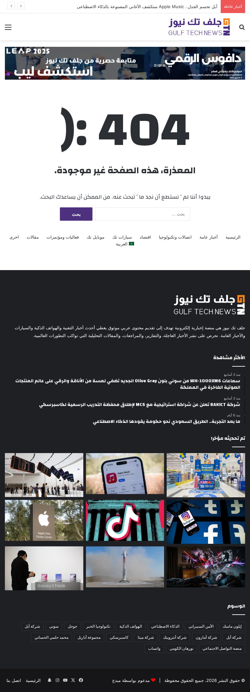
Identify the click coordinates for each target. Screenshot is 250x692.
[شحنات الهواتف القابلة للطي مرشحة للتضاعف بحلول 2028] (44, 568)
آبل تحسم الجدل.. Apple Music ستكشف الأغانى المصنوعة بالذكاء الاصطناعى (147, 6)
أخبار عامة (209, 237)
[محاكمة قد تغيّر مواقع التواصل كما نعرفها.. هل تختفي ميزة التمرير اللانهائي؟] (206, 522)
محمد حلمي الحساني (51, 637)
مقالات (33, 237)
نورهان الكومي (181, 648)
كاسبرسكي (119, 637)
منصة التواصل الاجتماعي (222, 648)
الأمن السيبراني (201, 626)
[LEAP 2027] (125, 62)
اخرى (14, 237)
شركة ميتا (146, 637)
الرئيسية (233, 237)
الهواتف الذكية (130, 626)
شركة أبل (234, 637)
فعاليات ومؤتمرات (63, 237)
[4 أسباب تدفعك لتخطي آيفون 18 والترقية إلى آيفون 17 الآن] (44, 475)
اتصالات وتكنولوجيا (175, 237)
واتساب (154, 648)
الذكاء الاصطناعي (165, 626)
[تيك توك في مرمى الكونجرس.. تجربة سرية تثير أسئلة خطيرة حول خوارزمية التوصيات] (125, 520)
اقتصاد (145, 237)
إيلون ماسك (232, 626)
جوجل (72, 626)
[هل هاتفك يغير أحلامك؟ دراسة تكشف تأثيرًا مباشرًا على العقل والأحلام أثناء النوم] (206, 567)
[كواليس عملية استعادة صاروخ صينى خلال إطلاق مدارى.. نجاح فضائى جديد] (125, 567)
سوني (54, 626)
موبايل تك (95, 237)
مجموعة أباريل (89, 637)
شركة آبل (32, 626)
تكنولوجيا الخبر (98, 626)
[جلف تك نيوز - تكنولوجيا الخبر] (199, 27)
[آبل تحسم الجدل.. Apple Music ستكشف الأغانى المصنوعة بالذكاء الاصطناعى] (125, 473)
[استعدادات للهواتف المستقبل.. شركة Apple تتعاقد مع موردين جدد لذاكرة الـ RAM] (44, 520)
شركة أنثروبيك (175, 637)
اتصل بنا (14, 680)
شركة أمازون (206, 637)
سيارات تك (122, 237)
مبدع (116, 680)
